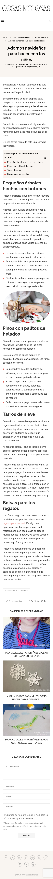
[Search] (50, 21)
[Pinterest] (26, 857)
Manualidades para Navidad (16, 590)
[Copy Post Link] (45, 601)
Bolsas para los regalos (18, 174)
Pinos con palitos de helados (20, 166)
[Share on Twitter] (32, 601)
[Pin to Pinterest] (35, 601)
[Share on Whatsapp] (38, 601)
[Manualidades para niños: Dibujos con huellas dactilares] (26, 720)
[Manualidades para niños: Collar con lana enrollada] (26, 633)
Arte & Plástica (41, 37)
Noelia (11, 64)
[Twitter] (12, 857)
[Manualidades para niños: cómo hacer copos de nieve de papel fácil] (26, 676)
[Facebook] (6, 857)
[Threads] (33, 864)
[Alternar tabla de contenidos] (44, 158)
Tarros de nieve (14, 170)
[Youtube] (32, 857)
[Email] (39, 857)
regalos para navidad (14, 523)
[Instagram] (19, 857)
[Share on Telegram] (42, 601)
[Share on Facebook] (29, 601)
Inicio (5, 37)
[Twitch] (20, 864)
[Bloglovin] (46, 857)
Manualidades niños (21, 37)
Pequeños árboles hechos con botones (25, 162)
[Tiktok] (26, 864)
